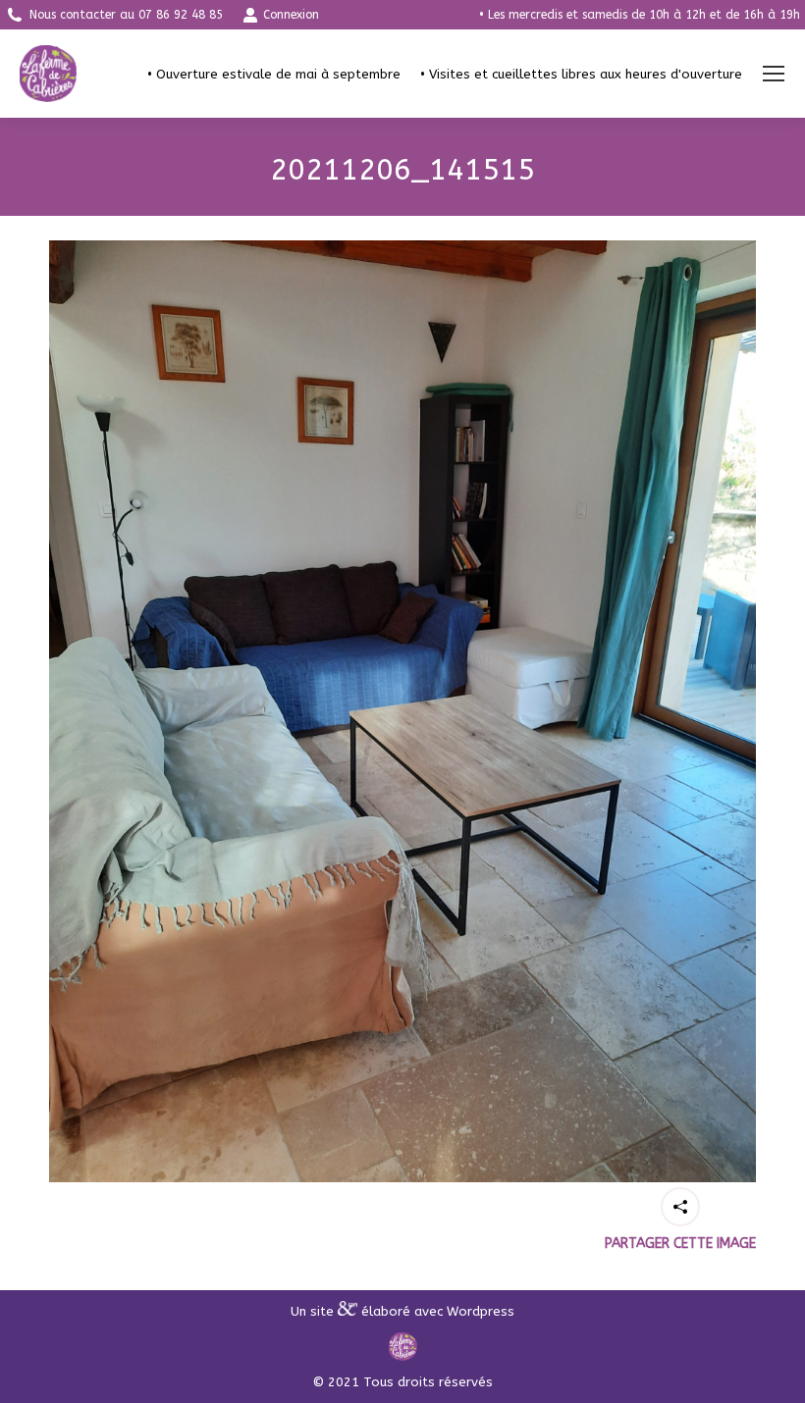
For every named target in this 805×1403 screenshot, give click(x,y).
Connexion (291, 15)
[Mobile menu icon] (773, 73)
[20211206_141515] (402, 711)
